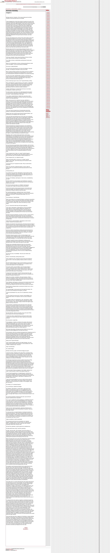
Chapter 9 (48, 25)
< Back (25, 527)
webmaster (11, 549)
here (10, 550)
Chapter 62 (48, 103)
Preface (48, 12)
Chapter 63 (48, 104)
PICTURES (28, 4)
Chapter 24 (48, 47)
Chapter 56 (48, 94)
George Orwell (47, 115)
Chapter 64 (48, 106)
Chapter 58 (48, 97)
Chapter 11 (48, 28)
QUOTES (39, 4)
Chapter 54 (48, 91)
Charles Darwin (47, 113)
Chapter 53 (48, 90)
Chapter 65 (48, 107)
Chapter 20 (48, 41)
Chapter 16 (48, 35)
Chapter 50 (48, 85)
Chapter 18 (48, 38)
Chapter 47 (48, 81)
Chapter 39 (48, 69)
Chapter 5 (19, 8)
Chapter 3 (48, 16)
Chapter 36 (48, 65)
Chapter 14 (48, 32)
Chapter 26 (48, 50)
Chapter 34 (48, 62)
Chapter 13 (48, 31)
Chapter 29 (48, 54)
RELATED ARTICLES (34, 4)
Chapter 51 (48, 87)
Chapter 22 (48, 44)
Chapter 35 (48, 63)
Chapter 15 (48, 34)
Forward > (25, 529)
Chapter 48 (48, 82)
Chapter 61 (48, 101)
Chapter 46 (48, 79)
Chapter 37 (48, 66)
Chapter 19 (48, 40)
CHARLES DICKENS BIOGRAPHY (21, 4)
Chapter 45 (48, 78)
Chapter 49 (48, 84)
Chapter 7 (48, 22)
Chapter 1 (48, 13)
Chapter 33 (48, 60)
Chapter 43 (48, 75)
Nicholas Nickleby (14, 8)
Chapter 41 (48, 72)
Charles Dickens (8, 8)
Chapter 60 (48, 100)
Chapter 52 (48, 88)
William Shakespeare (48, 117)
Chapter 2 (48, 15)
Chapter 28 (48, 53)
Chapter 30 (48, 56)
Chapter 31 (48, 57)
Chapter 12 (48, 29)
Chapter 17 (48, 37)
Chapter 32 (48, 59)
